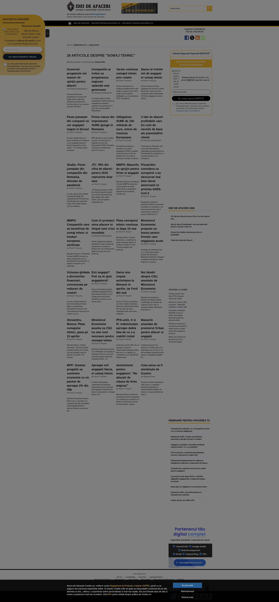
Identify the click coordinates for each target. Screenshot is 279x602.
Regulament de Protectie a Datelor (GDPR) (130, 586)
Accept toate (187, 585)
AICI (110, 594)
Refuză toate (187, 597)
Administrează (187, 591)
